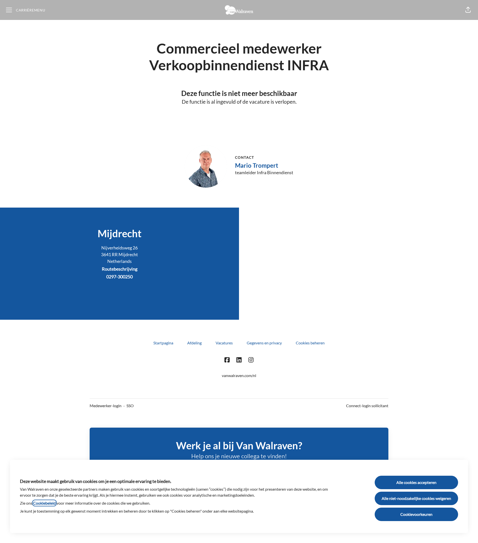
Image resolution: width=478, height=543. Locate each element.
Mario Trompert (256, 165)
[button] (468, 10)
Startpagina (163, 342)
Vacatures (224, 342)
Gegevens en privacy (264, 342)
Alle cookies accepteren (416, 482)
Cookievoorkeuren (416, 514)
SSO (130, 405)
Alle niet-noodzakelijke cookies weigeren (416, 498)
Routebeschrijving (119, 269)
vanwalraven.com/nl (239, 375)
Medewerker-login (105, 405)
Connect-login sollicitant (367, 405)
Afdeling (194, 342)
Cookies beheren (310, 342)
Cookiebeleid (44, 503)
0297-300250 (119, 276)
